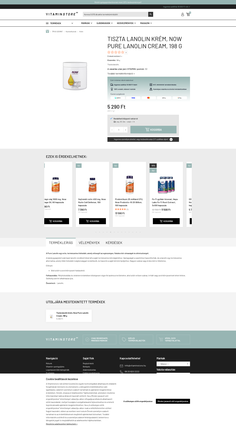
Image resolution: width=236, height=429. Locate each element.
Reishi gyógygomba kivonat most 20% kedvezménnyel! (118, 2)
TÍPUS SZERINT (57, 32)
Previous (48, 196)
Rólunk (49, 363)
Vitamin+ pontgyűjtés (55, 366)
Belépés (86, 366)
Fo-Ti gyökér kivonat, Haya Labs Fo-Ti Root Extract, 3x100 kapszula (135, 202)
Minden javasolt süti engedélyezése (173, 401)
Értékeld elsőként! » (114, 56)
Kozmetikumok (71, 32)
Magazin (146, 23)
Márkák (87, 23)
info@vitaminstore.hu (135, 365)
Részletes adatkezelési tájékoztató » (62, 424)
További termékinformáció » (121, 73)
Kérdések (114, 242)
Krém (81, 32)
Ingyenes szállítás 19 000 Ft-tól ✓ (176, 6)
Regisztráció (88, 363)
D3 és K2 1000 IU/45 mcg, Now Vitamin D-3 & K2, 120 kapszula (172, 202)
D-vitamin (50, 373)
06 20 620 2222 (132, 371)
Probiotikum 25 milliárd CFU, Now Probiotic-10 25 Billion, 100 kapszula (99, 202)
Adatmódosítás (89, 370)
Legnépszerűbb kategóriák (57, 370)
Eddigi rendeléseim (91, 373)
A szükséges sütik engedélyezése (138, 401)
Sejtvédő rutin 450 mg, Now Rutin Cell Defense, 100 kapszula (62, 202)
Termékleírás (61, 242)
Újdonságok (105, 23)
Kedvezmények (126, 23)
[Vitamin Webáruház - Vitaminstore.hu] (48, 32)
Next (187, 196)
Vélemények (89, 242)
